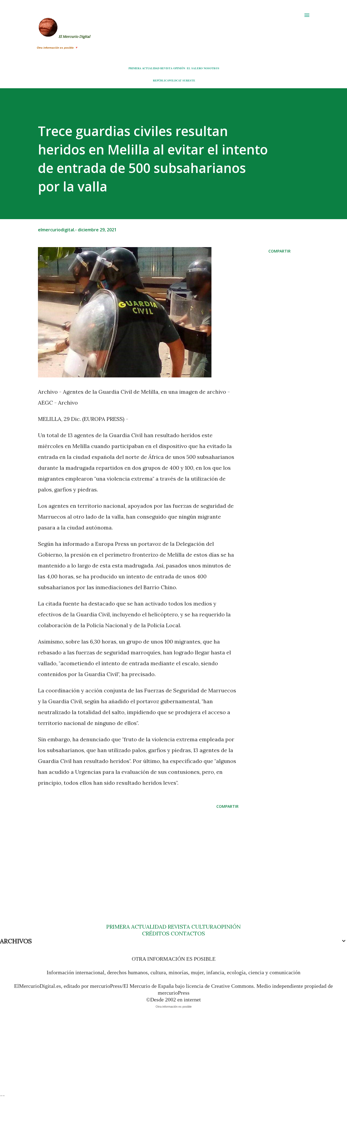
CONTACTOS (187, 933)
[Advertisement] (138, 856)
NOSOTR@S (211, 68)
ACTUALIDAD (150, 68)
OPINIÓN (179, 68)
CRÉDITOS (155, 933)
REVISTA (166, 68)
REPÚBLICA (161, 80)
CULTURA (204, 926)
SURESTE (188, 80)
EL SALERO (195, 68)
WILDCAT (175, 80)
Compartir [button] (279, 251)
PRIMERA (134, 68)
